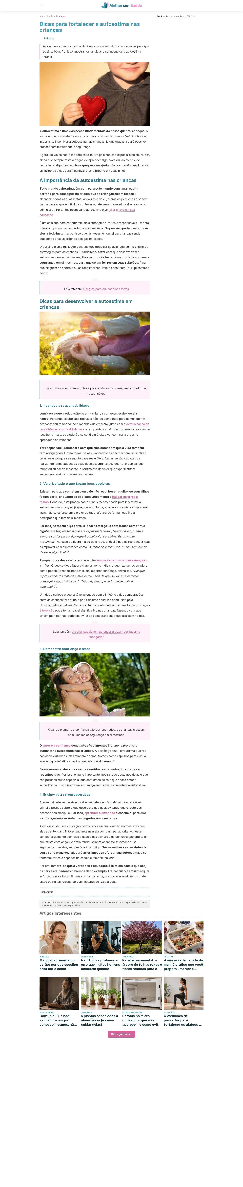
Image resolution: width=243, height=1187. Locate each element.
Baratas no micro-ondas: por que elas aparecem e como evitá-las (142, 1020)
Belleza (44, 956)
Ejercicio (169, 1012)
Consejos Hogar (132, 1012)
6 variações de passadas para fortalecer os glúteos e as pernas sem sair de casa (182, 1020)
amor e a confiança (56, 745)
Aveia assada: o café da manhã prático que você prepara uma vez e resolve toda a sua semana (183, 964)
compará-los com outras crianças (120, 560)
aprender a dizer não (99, 813)
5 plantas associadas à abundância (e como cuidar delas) (99, 1020)
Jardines (127, 956)
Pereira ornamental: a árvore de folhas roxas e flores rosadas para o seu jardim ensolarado (142, 964)
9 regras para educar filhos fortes (106, 289)
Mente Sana (47, 1012)
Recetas (168, 956)
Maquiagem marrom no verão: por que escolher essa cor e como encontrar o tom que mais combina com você (59, 964)
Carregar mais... (121, 1034)
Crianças (60, 16)
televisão (47, 610)
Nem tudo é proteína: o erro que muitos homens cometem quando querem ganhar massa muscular (100, 964)
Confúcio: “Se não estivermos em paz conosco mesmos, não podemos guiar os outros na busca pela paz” (58, 1020)
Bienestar (87, 956)
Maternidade (46, 16)
